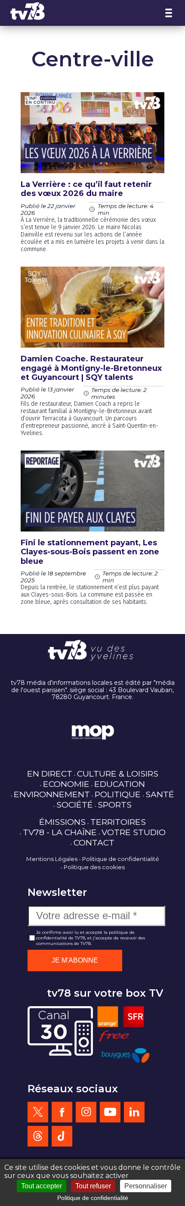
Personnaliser (145, 1186)
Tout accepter (41, 1186)
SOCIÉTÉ (74, 804)
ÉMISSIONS (62, 822)
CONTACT (94, 842)
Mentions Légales (51, 858)
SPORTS (115, 804)
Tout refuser (93, 1186)
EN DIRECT (49, 773)
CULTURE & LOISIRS (117, 773)
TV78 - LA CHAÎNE (60, 832)
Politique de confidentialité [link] (92, 1197)
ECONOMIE (66, 784)
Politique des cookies (94, 867)
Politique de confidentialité (120, 858)
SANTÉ (159, 794)
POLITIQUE (118, 794)
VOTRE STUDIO (134, 832)
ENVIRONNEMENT (52, 794)
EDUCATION (119, 784)
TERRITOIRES (118, 822)
